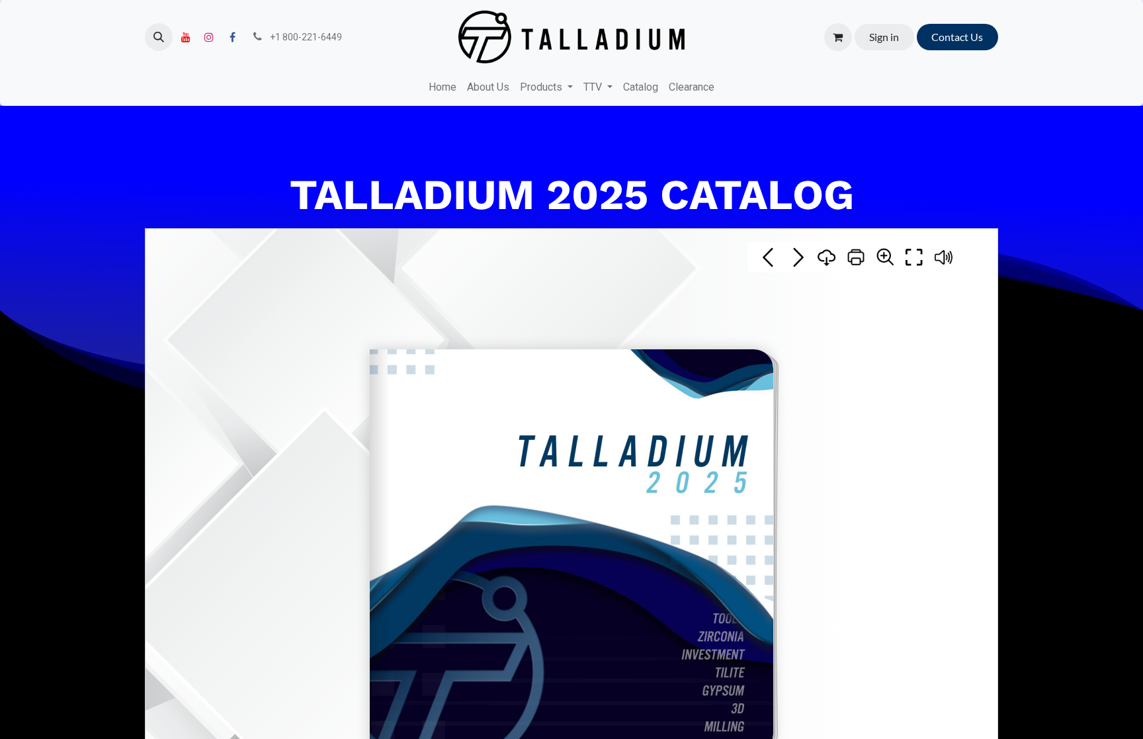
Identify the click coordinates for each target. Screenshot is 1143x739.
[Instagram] (209, 37)
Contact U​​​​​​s (957, 36)
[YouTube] (185, 37)
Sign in (884, 36)
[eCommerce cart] (838, 37)
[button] (159, 37)
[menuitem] (442, 87)
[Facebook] (232, 37)
